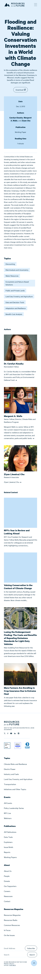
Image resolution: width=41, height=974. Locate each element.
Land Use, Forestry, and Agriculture (19, 296)
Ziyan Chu (26, 120)
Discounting (10, 264)
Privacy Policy (9, 963)
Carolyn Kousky (16, 117)
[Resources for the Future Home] (14, 4)
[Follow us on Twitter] (4, 733)
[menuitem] (20, 764)
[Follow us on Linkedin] (15, 733)
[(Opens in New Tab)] (7, 743)
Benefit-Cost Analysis (14, 314)
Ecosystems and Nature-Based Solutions (17, 283)
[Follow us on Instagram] (18, 733)
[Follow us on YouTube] (11, 733)
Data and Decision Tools (15, 302)
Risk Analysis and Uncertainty (17, 270)
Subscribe (31, 948)
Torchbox (12, 965)
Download (19, 90)
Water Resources (12, 276)
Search (32, 954)
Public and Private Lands (15, 290)
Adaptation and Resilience (16, 308)
